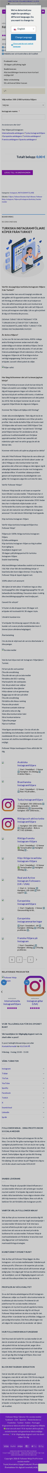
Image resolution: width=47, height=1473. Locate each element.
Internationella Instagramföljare (12, 1002)
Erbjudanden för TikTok (32, 1453)
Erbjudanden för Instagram (23, 1451)
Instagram (13, 193)
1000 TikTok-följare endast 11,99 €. (23, 1)
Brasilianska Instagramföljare (26, 783)
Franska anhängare (10, 139)
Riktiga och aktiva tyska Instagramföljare (30, 820)
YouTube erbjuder (11, 1453)
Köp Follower (30, 197)
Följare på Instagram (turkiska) (24, 199)
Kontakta (13, 1464)
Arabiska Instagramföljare (26, 764)
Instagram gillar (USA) (35, 1002)
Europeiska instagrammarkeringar (29, 920)
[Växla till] (43, 1068)
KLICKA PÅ (25, 1046)
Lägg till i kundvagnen (17, 172)
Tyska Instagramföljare (35, 133)
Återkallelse (38, 1464)
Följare (11, 197)
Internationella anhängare (13, 133)
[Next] (44, 997)
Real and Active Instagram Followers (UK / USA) (28, 880)
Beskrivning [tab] (7, 217)
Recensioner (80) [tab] (9, 222)
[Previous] (2, 997)
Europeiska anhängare (12, 136)
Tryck (5, 1464)
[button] (4, 12)
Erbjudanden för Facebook (24, 1455)
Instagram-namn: (11, 111)
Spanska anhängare (27, 139)
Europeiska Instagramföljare (26, 902)
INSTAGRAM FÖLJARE (26, 193)
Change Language (23, 37)
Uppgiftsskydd (25, 1464)
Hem (4, 23)
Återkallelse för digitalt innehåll (18, 1467)
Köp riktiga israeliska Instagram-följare (29, 859)
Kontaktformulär (9, 1046)
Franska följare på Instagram (27, 939)
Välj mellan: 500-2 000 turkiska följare (19, 99)
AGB (35, 1467)
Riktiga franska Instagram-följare (27, 840)
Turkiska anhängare (31, 136)
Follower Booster (20, 197)
